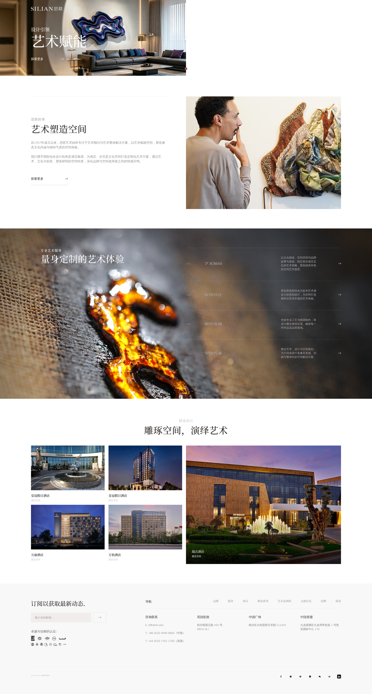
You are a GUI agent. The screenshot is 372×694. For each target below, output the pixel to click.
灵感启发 (277, 9)
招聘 (291, 9)
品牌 (204, 9)
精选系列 (241, 9)
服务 (216, 9)
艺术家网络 (259, 9)
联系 (302, 9)
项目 (227, 9)
